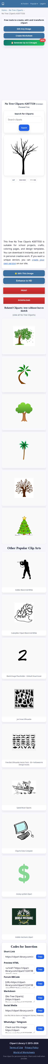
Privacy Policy (31, 1047)
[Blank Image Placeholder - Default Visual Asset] (24, 655)
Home (4, 10)
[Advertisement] (24, 74)
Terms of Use (16, 1047)
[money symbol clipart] (24, 873)
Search (24, 128)
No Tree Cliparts (16, 10)
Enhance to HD (24, 280)
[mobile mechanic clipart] (24, 916)
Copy (40, 957)
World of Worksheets (24, 1052)
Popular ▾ (34, 4)
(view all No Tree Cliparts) (24, 315)
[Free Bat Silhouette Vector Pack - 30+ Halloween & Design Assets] (24, 742)
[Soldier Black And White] (24, 569)
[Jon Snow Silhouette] (24, 698)
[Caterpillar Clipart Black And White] (24, 612)
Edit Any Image (24, 29)
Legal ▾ (42, 4)
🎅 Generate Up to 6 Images (27, 42)
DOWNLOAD (24, 300)
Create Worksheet (24, 35)
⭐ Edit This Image (24, 273)
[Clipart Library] (3, 3)
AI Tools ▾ (24, 4)
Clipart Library (17, 1043)
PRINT (24, 290)
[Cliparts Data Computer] (24, 830)
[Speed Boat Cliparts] (24, 787)
